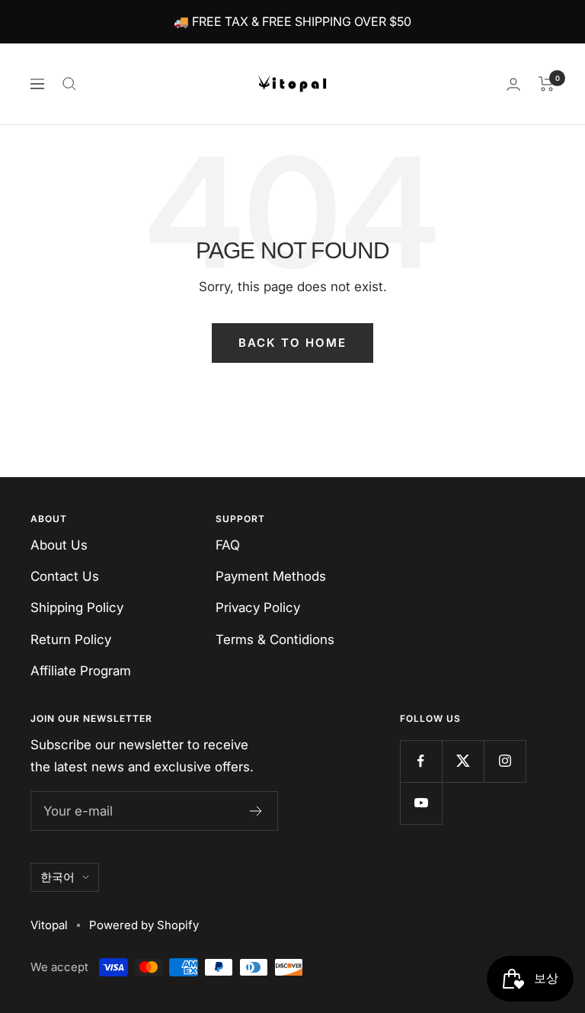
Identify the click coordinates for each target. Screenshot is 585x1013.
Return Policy (70, 639)
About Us (59, 545)
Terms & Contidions (275, 639)
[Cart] (547, 83)
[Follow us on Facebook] (421, 761)
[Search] (69, 84)
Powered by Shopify (144, 925)
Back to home (292, 342)
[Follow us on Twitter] (463, 761)
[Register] (256, 811)
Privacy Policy (258, 607)
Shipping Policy (76, 607)
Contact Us (64, 576)
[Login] (513, 84)
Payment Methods (271, 576)
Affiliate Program (80, 670)
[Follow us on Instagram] (505, 761)
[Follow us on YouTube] (421, 803)
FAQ (228, 545)
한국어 (57, 877)
